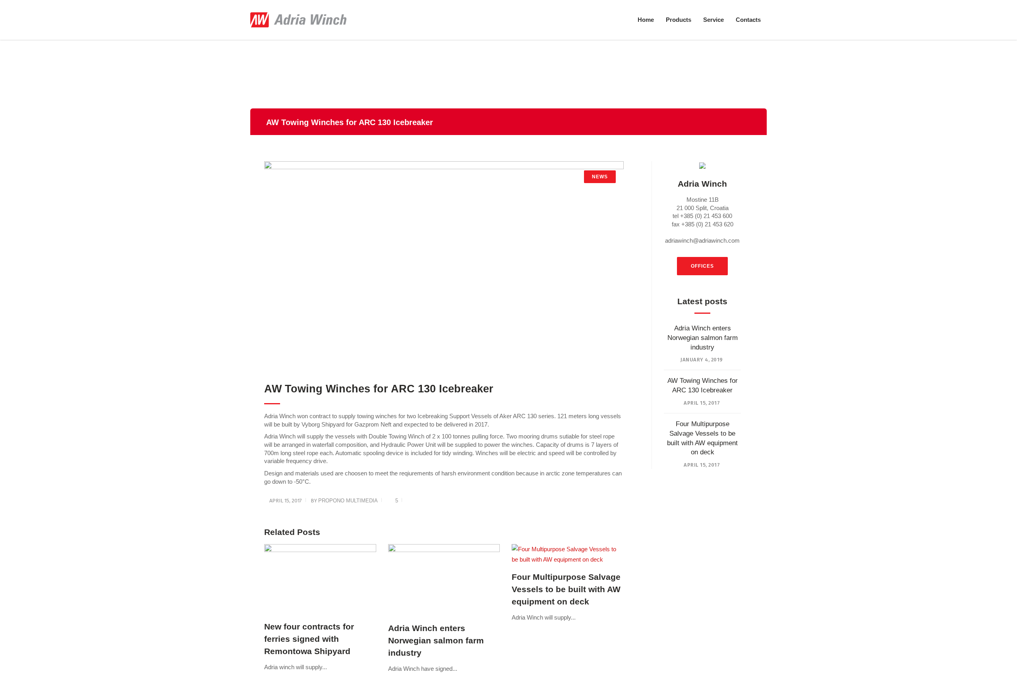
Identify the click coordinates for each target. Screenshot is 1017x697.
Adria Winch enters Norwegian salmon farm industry (702, 337)
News (600, 177)
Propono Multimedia (348, 501)
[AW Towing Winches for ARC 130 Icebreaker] (444, 267)
